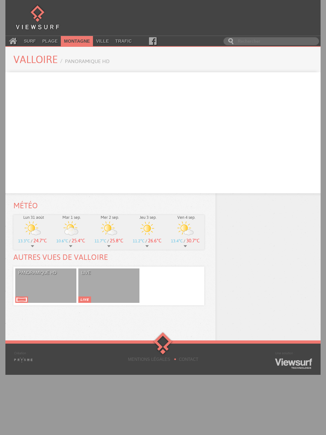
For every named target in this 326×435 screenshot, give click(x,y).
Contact (188, 359)
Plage (50, 41)
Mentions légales (149, 359)
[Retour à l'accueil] (37, 18)
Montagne (77, 41)
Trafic (123, 41)
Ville (102, 41)
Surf (30, 41)
